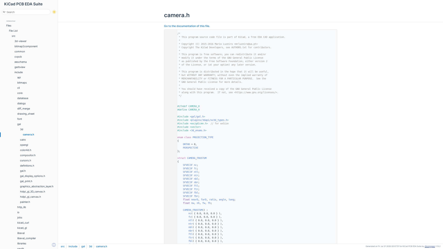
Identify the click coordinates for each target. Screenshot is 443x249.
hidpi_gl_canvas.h (30, 196)
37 (169, 144)
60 (169, 210)
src (13, 35)
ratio (212, 199)
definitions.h (27, 165)
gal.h (23, 170)
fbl (196, 192)
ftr (196, 189)
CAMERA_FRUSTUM (196, 158)
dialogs (21, 103)
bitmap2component (26, 46)
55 (169, 192)
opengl (24, 144)
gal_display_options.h (32, 175)
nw (192, 203)
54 (169, 189)
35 (169, 137)
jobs (19, 217)
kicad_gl (22, 227)
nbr (196, 182)
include (19, 72)
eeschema (21, 61)
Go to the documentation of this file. (187, 26)
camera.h (28, 134)
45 (169, 158)
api (19, 77)
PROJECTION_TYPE (203, 137)
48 (169, 168)
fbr (196, 196)
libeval (21, 233)
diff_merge (23, 108)
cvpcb (18, 56)
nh (198, 203)
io (18, 212)
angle (222, 199)
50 (169, 175)
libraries (21, 243)
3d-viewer (20, 41)
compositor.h (28, 155)
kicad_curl (23, 222)
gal (19, 124)
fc (195, 168)
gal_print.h (26, 181)
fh (209, 203)
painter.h (25, 201)
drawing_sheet (25, 113)
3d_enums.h (198, 130)
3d (21, 129)
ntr (196, 175)
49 (169, 171)
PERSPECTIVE (190, 147)
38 (169, 147)
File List (13, 30)
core (19, 92)
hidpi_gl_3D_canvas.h (32, 191)
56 (169, 196)
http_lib (21, 207)
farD (203, 199)
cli (18, 87)
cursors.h (25, 160)
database (22, 98)
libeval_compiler (26, 238)
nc (195, 165)
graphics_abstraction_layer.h (36, 186)
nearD (194, 199)
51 (169, 178)
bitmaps (22, 82)
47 (169, 165)
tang (231, 199)
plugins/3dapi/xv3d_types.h (209, 120)
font (19, 118)
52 (169, 182)
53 (169, 185)
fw (203, 203)
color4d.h (25, 150)
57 (169, 199)
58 (169, 203)
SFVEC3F (188, 165)
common (20, 51)
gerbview (20, 67)
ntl (196, 171)
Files (8, 25)
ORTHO (186, 144)
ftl (196, 185)
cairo (23, 139)
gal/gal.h (197, 116)
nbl (196, 178)
